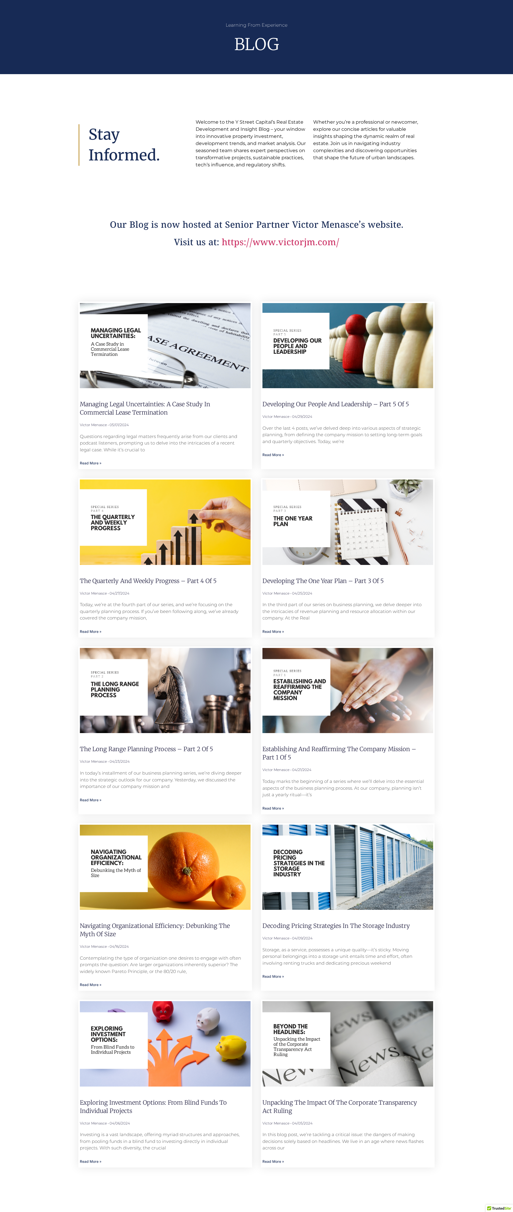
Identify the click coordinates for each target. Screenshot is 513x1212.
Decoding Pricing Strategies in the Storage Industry (336, 925)
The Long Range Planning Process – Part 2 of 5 (146, 749)
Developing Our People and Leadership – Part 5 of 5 (335, 404)
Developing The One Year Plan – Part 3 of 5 (323, 581)
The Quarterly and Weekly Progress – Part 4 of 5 (148, 581)
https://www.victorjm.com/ (280, 243)
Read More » (91, 463)
